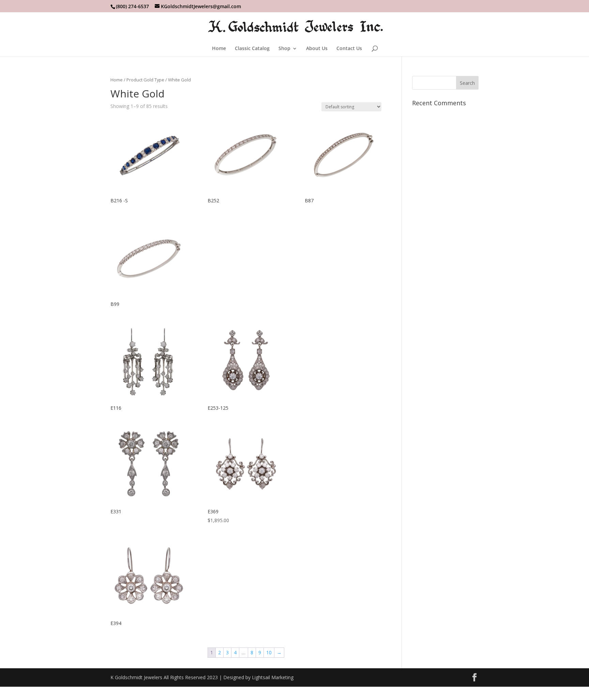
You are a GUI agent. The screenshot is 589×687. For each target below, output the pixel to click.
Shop (284, 48)
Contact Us (349, 48)
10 (269, 652)
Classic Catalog (252, 48)
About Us (317, 48)
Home (219, 48)
